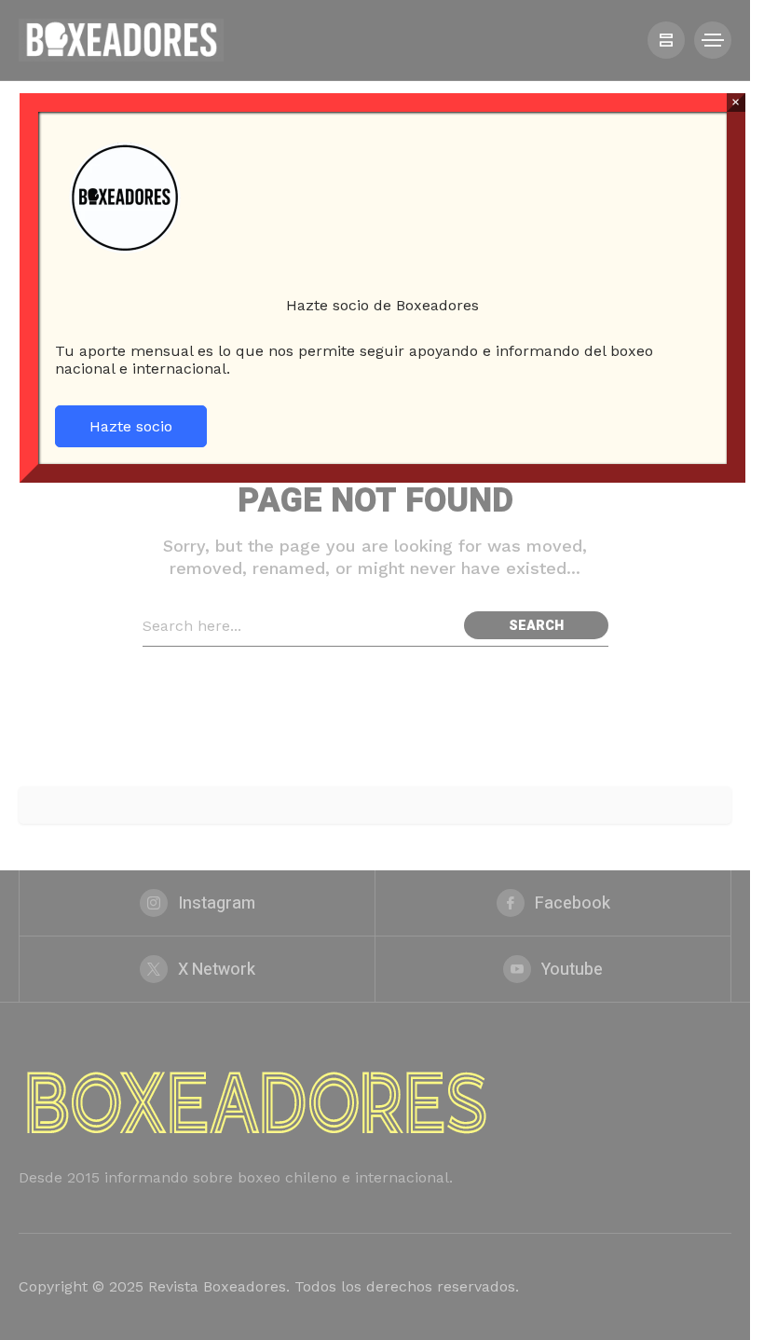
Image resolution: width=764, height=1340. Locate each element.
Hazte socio (130, 426)
